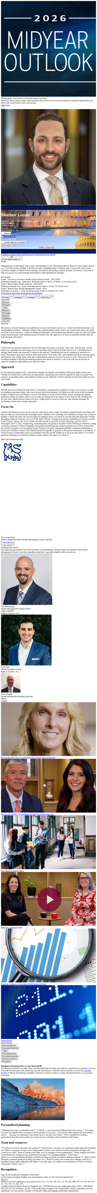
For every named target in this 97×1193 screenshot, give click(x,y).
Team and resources (9, 1059)
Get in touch (6, 245)
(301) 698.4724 (9, 236)
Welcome (5, 302)
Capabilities (6, 318)
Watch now (5, 105)
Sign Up (4, 1179)
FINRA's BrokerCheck (47, 248)
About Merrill (49, 255)
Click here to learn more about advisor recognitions (21, 293)
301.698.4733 (8, 542)
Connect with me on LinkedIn (14, 242)
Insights (41, 255)
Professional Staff (31, 255)
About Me (20, 255)
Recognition (11, 255)
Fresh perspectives (9, 1045)
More (5, 308)
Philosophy (6, 305)
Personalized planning (10, 1048)
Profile (3, 255)
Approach (5, 316)
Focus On (5, 321)
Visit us (7, 234)
